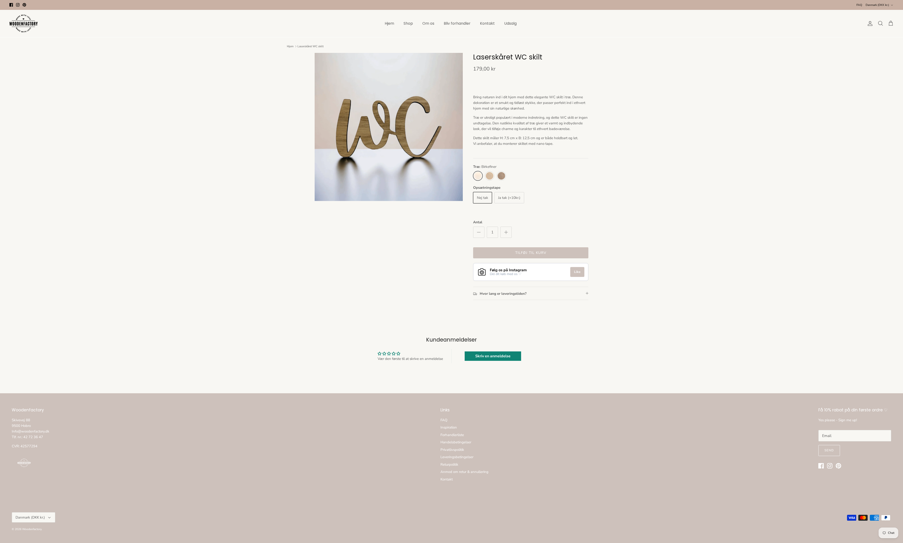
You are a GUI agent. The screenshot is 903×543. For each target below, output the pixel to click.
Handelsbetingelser (455, 442)
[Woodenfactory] (23, 24)
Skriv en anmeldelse (493, 356)
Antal (477, 222)
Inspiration (448, 427)
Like (577, 272)
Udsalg (510, 23)
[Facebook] (11, 5)
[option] (389, 127)
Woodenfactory (31, 529)
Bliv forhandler (457, 23)
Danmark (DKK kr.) (877, 5)
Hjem (389, 23)
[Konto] (869, 23)
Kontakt (487, 23)
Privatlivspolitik (452, 449)
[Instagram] (18, 5)
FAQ (859, 5)
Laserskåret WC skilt (310, 46)
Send (829, 450)
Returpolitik (449, 464)
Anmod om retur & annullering (464, 471)
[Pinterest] (24, 5)
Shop (408, 23)
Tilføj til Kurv (531, 252)
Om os (428, 23)
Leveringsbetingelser (456, 457)
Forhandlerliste (452, 435)
